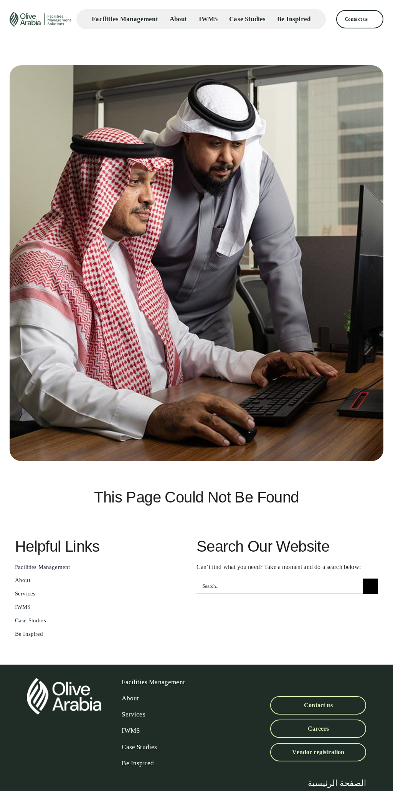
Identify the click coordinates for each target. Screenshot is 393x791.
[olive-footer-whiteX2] (64, 681)
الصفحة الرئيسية (337, 783)
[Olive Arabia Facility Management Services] (41, 19)
